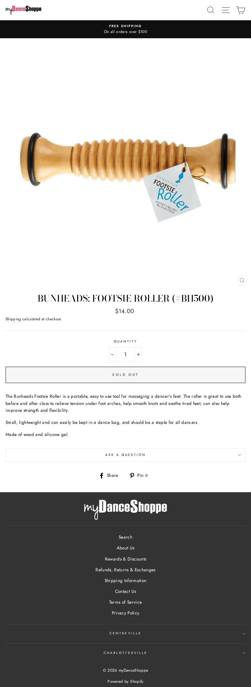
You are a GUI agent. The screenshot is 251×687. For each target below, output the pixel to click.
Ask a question (125, 454)
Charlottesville (125, 652)
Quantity (125, 341)
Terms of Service (125, 602)
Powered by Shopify (125, 681)
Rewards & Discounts (125, 559)
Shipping (13, 319)
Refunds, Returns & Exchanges (125, 569)
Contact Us (125, 591)
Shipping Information (126, 580)
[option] (125, 29)
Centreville (125, 633)
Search (125, 537)
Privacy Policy (126, 613)
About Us (126, 548)
